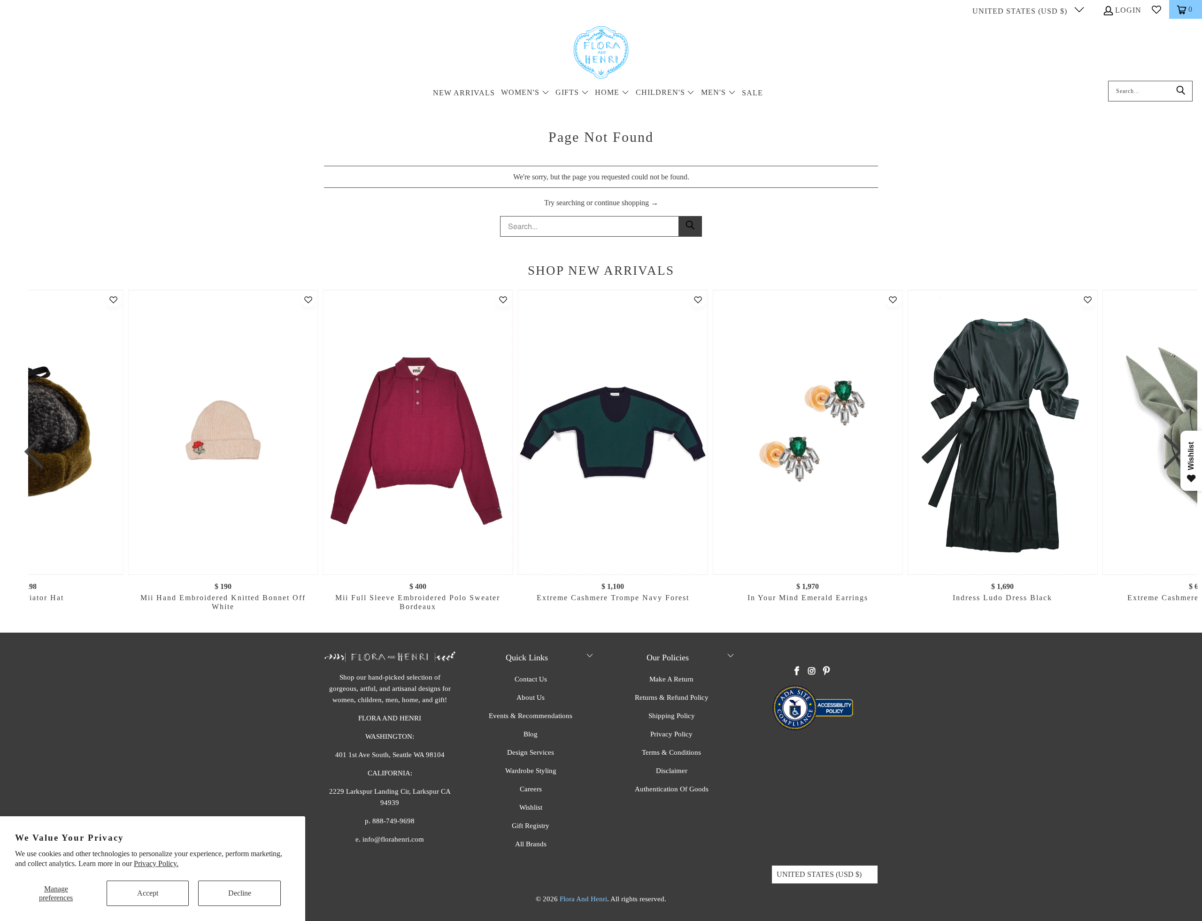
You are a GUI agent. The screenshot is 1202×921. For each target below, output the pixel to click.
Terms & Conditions (671, 752)
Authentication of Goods (672, 789)
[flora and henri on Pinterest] (826, 671)
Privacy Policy (671, 734)
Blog (531, 734)
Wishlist (530, 807)
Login (1128, 10)
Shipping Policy (671, 716)
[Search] (1181, 91)
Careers (531, 789)
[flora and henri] (601, 53)
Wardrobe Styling (530, 770)
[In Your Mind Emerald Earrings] (808, 432)
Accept (147, 893)
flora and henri (583, 899)
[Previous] (39, 451)
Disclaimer (671, 770)
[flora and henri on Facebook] (797, 671)
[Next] (1168, 451)
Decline (239, 893)
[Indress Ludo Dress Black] (1002, 432)
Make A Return (671, 679)
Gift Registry (530, 825)
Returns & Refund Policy (672, 697)
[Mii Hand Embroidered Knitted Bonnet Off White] (223, 432)
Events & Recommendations (530, 716)
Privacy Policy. (156, 863)
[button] (525, 93)
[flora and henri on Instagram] (811, 671)
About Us (530, 697)
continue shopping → (626, 203)
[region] (603, 451)
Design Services (530, 752)
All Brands (531, 844)
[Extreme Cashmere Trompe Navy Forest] (613, 432)
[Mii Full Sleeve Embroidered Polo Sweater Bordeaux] (418, 432)
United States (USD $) (1021, 11)
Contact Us (531, 679)
